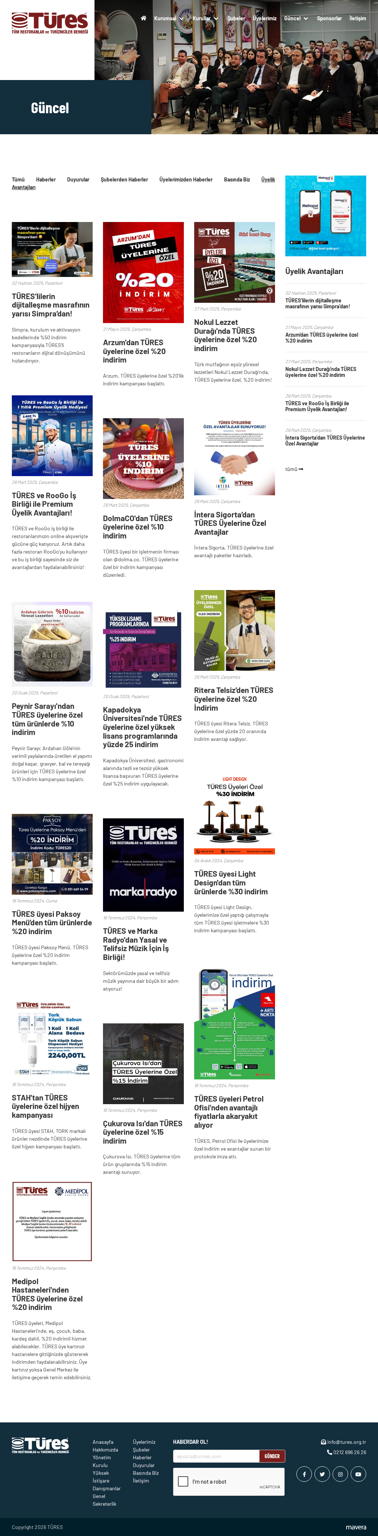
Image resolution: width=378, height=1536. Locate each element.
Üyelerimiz (264, 18)
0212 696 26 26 (349, 1452)
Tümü (18, 179)
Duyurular (78, 179)
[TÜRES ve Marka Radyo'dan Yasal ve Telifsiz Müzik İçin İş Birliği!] (143, 909)
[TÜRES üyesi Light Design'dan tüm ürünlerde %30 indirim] (234, 852)
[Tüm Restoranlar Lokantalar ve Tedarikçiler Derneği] (50, 18)
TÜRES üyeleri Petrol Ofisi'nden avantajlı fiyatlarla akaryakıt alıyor (229, 1111)
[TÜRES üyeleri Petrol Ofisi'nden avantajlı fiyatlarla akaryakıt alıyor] (234, 1077)
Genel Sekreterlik (104, 1500)
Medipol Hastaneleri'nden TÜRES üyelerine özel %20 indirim (47, 1294)
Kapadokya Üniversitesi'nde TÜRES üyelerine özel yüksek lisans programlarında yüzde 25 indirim (142, 727)
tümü (292, 469)
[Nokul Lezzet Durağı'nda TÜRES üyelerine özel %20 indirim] (234, 301)
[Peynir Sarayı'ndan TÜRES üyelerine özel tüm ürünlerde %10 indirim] (52, 685)
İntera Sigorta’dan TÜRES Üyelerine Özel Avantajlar (230, 523)
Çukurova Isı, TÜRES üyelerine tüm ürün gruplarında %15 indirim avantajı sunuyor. (142, 1164)
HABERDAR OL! (190, 1442)
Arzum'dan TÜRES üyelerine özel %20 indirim (134, 350)
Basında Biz (237, 179)
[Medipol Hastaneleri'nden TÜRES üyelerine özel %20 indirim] (52, 1260)
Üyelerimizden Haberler (186, 179)
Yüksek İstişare (101, 1477)
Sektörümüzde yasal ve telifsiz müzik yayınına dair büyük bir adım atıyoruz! (141, 981)
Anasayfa (103, 1442)
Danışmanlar (107, 1488)
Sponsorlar (329, 18)
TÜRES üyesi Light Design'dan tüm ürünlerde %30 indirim (231, 882)
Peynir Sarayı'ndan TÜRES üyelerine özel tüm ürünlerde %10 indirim (47, 718)
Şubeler (236, 18)
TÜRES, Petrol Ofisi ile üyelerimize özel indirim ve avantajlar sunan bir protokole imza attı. (232, 1148)
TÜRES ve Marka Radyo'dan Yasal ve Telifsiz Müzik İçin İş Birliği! (136, 943)
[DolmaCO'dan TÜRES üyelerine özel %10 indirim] (143, 497)
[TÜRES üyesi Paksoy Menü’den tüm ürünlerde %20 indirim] (52, 893)
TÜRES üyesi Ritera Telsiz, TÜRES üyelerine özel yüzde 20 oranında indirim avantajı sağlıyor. (231, 731)
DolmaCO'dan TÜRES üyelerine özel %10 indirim (138, 526)
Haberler (46, 179)
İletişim (358, 18)
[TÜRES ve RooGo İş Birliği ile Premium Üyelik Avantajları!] (52, 474)
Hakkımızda (105, 1449)
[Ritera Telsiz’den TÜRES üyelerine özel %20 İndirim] (234, 669)
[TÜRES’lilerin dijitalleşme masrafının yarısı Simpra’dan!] (52, 275)
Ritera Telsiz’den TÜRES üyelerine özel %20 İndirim (234, 698)
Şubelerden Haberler (124, 179)
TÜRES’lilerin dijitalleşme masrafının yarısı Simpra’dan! (50, 304)
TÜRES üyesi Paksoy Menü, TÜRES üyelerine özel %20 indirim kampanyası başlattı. (50, 955)
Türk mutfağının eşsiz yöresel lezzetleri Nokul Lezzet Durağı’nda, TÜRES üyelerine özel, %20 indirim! (233, 372)
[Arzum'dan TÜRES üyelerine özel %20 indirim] (143, 321)
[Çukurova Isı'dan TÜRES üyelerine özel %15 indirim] (143, 1102)
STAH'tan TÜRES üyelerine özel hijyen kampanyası (45, 1106)
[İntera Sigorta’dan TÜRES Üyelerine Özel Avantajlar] (234, 493)
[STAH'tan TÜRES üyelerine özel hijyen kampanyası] (52, 1076)
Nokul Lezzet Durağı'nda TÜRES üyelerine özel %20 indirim (225, 335)
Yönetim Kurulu (102, 1461)
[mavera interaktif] (356, 1527)
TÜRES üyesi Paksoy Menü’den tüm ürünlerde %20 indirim (52, 922)
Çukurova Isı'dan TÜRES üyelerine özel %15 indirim (143, 1132)
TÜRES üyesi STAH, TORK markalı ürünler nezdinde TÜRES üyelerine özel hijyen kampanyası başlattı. (49, 1139)
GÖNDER (272, 1456)
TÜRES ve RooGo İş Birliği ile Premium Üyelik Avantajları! (44, 503)
